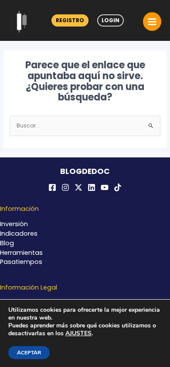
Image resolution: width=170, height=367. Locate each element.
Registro (70, 20)
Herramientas (21, 252)
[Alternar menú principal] (152, 21)
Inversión (14, 224)
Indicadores (18, 233)
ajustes (78, 333)
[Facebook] (52, 187)
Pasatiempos (21, 261)
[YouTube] (105, 187)
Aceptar (29, 352)
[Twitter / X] (78, 187)
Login (110, 20)
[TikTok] (118, 187)
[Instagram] (65, 187)
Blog (7, 243)
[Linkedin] (91, 187)
